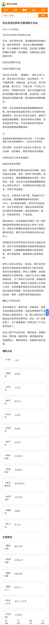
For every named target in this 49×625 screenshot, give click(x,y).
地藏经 (18, 511)
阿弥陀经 (19, 456)
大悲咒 (18, 387)
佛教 (24, 10)
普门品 (18, 524)
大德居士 (19, 614)
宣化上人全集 (21, 601)
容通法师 (19, 560)
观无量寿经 (20, 483)
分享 (47, 312)
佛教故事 (19, 573)
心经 (17, 360)
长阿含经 (19, 497)
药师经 (18, 428)
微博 (43, 10)
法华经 (18, 415)
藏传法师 (19, 546)
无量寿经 (19, 469)
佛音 (34, 10)
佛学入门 (19, 587)
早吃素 (15, 29)
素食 (15, 10)
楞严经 (18, 401)
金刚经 (18, 374)
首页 (6, 10)
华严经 (18, 442)
